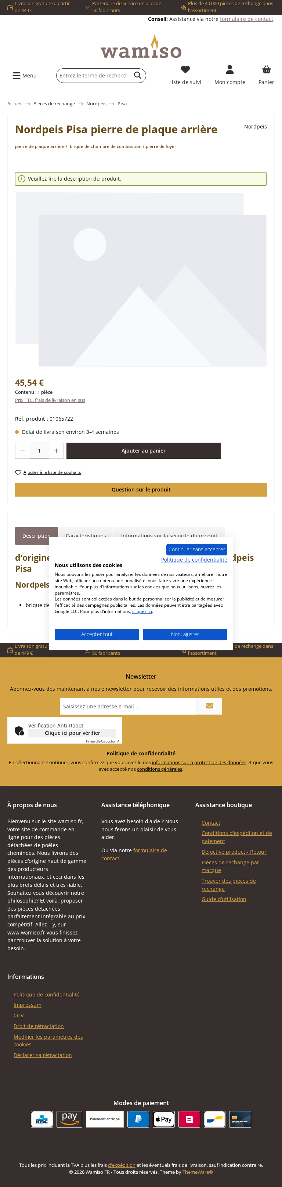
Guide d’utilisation (224, 899)
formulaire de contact (246, 18)
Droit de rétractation (39, 1026)
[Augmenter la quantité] (56, 451)
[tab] (36, 536)
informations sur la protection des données (199, 762)
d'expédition (121, 1165)
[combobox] (93, 75)
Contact (211, 822)
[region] (141, 269)
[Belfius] (189, 1119)
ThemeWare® (197, 1172)
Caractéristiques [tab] (86, 535)
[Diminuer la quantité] (22, 451)
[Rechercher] (138, 75)
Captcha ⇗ (102, 741)
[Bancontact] (214, 1119)
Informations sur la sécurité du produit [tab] (169, 535)
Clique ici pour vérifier (72, 732)
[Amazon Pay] (70, 1119)
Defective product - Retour (234, 851)
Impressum (27, 1004)
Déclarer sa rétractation (43, 1055)
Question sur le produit (141, 489)
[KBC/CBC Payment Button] (42, 1119)
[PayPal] (138, 1119)
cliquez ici (142, 611)
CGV (19, 1015)
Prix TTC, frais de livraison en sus (50, 400)
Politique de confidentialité (47, 994)
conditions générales (159, 769)
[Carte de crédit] (240, 1119)
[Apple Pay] (163, 1119)
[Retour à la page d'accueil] (141, 46)
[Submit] (209, 706)
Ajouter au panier (144, 450)
